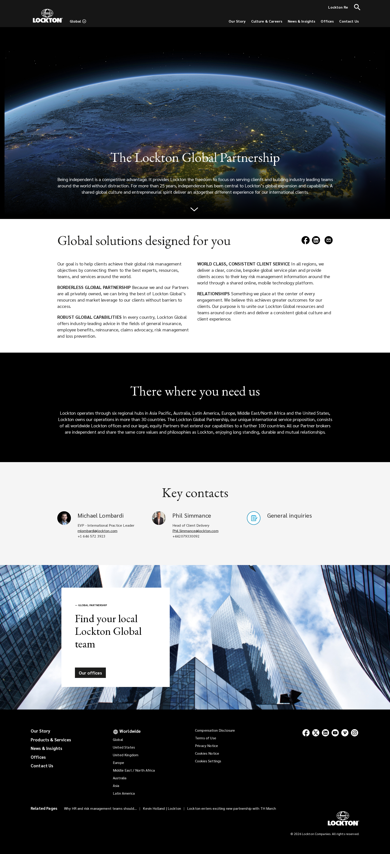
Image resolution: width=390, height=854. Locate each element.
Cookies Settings (208, 761)
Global (118, 739)
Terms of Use (205, 737)
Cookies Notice (207, 753)
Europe (118, 762)
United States (124, 747)
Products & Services (51, 739)
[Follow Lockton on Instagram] (354, 733)
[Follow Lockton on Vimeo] (345, 733)
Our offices (90, 672)
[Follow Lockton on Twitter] (315, 733)
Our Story (40, 730)
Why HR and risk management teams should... (100, 808)
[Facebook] (306, 242)
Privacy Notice (206, 745)
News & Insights (46, 748)
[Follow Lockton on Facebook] (306, 733)
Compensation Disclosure (215, 730)
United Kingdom (125, 754)
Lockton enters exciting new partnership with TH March (231, 808)
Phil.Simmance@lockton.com (195, 530)
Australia (119, 777)
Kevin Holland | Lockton (162, 808)
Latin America (124, 793)
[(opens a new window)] (329, 242)
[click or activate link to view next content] (195, 211)
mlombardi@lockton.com (97, 530)
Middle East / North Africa (134, 770)
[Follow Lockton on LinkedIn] (325, 733)
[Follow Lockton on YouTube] (335, 733)
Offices (38, 757)
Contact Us (42, 765)
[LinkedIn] (316, 242)
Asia (116, 785)
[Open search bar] (357, 7)
